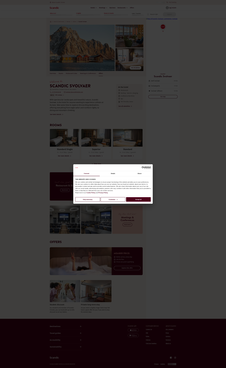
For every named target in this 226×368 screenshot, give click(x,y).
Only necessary (87, 199)
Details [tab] (113, 173)
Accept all (138, 199)
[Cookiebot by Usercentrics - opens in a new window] (143, 167)
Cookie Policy (90, 192)
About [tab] (139, 173)
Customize (112, 199)
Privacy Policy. (103, 192)
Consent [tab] (86, 173)
